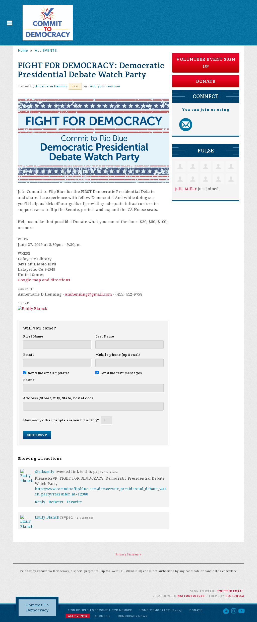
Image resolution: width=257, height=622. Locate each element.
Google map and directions (44, 280)
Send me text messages (121, 373)
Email (28, 354)
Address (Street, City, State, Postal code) (59, 398)
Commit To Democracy (37, 607)
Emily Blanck (47, 517)
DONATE (205, 81)
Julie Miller (186, 189)
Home (23, 50)
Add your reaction (105, 86)
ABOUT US (102, 616)
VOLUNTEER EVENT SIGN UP (205, 62)
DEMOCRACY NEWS (132, 616)
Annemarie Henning (51, 86)
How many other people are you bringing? (61, 420)
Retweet (56, 502)
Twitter (224, 591)
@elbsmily (44, 472)
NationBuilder (191, 596)
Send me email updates (49, 373)
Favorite (74, 502)
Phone (29, 379)
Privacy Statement (128, 554)
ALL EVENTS (46, 50)
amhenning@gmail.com (88, 294)
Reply (40, 502)
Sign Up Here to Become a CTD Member (100, 610)
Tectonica (234, 596)
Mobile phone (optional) (117, 354)
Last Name (104, 336)
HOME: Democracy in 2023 (161, 610)
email (238, 591)
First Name (33, 336)
